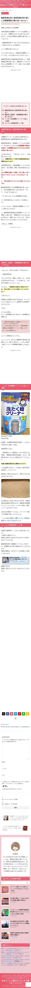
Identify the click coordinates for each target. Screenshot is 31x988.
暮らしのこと (6, 724)
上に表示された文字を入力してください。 (12, 789)
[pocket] (11, 713)
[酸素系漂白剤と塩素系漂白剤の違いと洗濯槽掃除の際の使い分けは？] (15, 713)
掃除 (4, 726)
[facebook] (7, 713)
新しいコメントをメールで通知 (10, 799)
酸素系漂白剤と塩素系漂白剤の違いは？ (16, 111)
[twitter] (3, 713)
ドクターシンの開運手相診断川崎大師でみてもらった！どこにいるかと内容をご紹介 (19, 912)
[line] (23, 713)
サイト (3, 775)
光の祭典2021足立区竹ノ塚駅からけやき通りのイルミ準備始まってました (19, 923)
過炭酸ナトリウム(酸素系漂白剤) (22, 726)
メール (4, 768)
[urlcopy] (15, 718)
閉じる (24, 106)
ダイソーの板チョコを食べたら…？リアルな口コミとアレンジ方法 (19, 889)
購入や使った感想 (10, 726)
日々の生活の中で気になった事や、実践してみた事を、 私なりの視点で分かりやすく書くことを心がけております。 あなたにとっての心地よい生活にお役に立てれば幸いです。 (15, 977)
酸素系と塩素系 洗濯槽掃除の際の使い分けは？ (16, 116)
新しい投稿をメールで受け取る (10, 804)
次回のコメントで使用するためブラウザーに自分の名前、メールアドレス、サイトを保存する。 (15, 782)
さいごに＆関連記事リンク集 (14, 123)
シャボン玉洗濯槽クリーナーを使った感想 (16, 120)
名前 (3, 762)
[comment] (27, 713)
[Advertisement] (15, 86)
